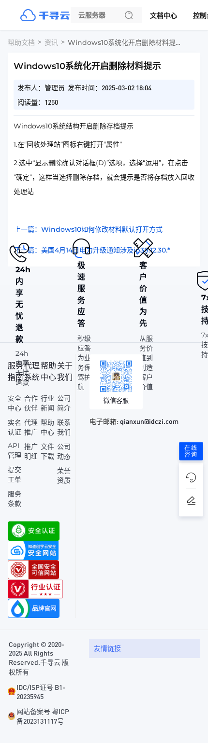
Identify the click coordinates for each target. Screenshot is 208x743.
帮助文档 (21, 42)
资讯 (51, 42)
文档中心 (163, 15)
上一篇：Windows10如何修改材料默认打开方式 (88, 229)
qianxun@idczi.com (149, 421)
